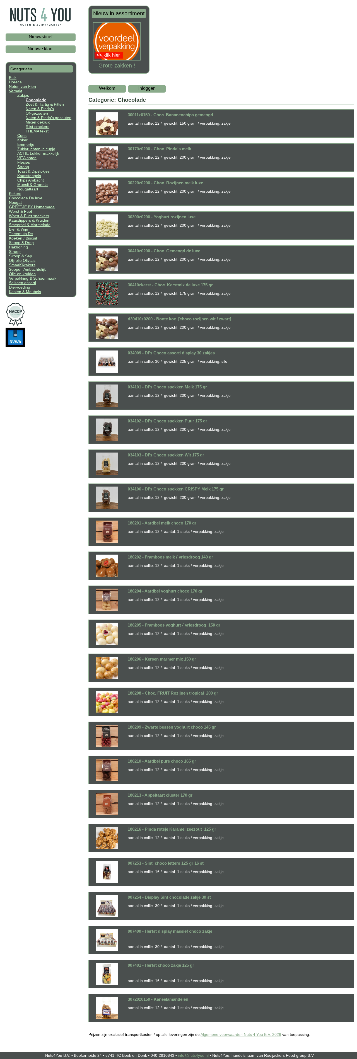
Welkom (107, 88)
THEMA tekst (37, 131)
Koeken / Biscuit (23, 238)
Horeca (15, 82)
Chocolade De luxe (25, 198)
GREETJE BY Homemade (32, 207)
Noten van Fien (22, 86)
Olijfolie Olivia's (22, 260)
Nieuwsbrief (40, 36)
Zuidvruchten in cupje (36, 149)
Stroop (23, 167)
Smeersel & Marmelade (29, 225)
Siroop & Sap (20, 256)
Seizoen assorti (22, 283)
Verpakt (15, 91)
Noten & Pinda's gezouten (48, 117)
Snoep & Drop (21, 242)
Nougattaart (27, 189)
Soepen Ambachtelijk (27, 269)
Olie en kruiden (22, 274)
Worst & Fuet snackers (29, 216)
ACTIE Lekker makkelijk (38, 153)
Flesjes (23, 162)
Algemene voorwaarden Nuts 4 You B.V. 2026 (241, 1034)
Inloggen (147, 88)
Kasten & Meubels (25, 291)
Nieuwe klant (41, 48)
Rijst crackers (37, 126)
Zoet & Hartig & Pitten (45, 104)
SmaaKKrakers (22, 265)
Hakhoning (18, 247)
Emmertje (25, 144)
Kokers (15, 193)
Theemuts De (21, 233)
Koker (22, 140)
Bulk (12, 77)
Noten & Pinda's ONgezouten (40, 111)
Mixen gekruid (38, 122)
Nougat (15, 202)
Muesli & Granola (32, 184)
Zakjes (23, 95)
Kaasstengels (29, 175)
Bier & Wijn (18, 229)
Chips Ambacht (30, 180)
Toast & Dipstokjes (33, 171)
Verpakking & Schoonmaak (32, 278)
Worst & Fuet (20, 211)
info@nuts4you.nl (193, 1055)
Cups (21, 135)
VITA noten (27, 158)
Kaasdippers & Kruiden (29, 220)
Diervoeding (19, 287)
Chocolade (36, 100)
